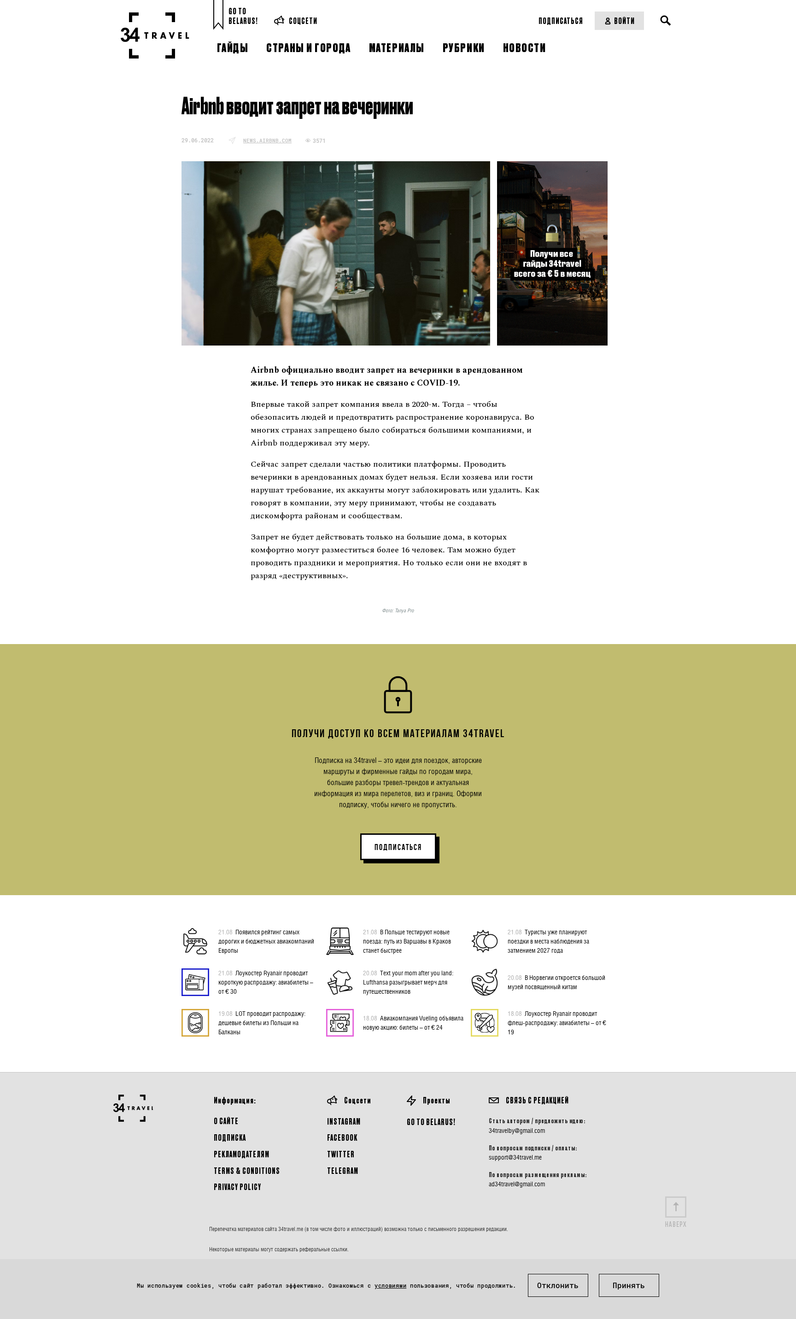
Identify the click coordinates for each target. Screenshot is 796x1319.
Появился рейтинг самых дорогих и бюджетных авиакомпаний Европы (266, 941)
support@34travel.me (515, 1157)
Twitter (341, 1154)
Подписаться (560, 20)
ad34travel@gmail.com (517, 1184)
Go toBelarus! (243, 15)
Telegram (342, 1170)
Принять (629, 1285)
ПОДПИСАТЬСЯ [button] (398, 847)
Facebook (342, 1137)
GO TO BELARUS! (431, 1121)
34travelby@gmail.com (517, 1130)
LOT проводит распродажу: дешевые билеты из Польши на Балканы (261, 1022)
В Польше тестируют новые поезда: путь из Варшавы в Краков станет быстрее (407, 941)
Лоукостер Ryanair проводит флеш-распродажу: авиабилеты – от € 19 (557, 1022)
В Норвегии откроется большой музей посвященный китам (556, 982)
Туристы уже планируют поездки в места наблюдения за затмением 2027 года (548, 941)
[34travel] (155, 35)
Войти (624, 20)
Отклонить (558, 1285)
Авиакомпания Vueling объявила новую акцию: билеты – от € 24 (413, 1022)
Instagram (344, 1121)
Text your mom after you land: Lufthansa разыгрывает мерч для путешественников (408, 982)
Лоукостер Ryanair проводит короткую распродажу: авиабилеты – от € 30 (265, 982)
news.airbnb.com (267, 140)
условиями (390, 1285)
